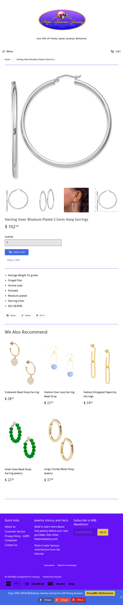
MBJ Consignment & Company (26, 577)
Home (7, 59)
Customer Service (15, 531)
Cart (118, 51)
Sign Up (102, 532)
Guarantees (49, 565)
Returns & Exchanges (67, 565)
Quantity (9, 236)
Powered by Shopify (52, 577)
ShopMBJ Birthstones (99, 593)
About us (10, 526)
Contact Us (11, 545)
